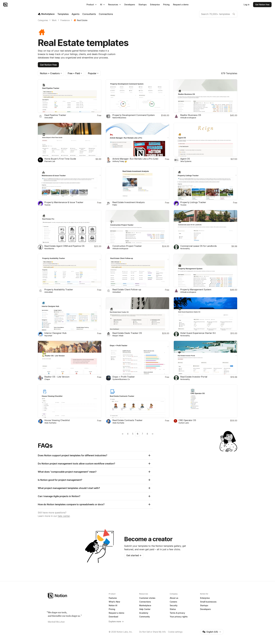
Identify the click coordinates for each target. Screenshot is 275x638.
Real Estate (82, 20)
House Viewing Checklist (57, 420)
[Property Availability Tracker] (69, 270)
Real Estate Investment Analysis (128, 202)
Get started (133, 555)
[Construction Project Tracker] (137, 226)
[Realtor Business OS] (205, 96)
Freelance (65, 20)
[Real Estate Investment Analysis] (137, 183)
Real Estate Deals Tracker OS (127, 333)
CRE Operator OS (187, 420)
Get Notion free (48, 64)
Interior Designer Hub (55, 333)
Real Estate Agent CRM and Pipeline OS (64, 246)
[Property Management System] (205, 270)
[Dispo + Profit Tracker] (137, 357)
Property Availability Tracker (58, 289)
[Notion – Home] (5, 4)
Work (54, 20)
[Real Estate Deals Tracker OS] (137, 314)
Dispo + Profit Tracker (123, 376)
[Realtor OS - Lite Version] (69, 357)
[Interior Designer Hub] (69, 314)
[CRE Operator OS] (205, 401)
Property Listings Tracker (193, 202)
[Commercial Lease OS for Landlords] (205, 226)
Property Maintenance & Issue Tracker (63, 202)
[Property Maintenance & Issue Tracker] (69, 183)
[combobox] (218, 14)
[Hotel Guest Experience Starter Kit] (205, 314)
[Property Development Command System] (137, 96)
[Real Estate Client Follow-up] (137, 270)
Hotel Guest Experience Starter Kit (198, 333)
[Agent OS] (205, 139)
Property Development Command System (133, 115)
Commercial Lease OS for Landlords (198, 246)
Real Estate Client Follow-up (126, 289)
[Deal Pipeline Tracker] (69, 96)
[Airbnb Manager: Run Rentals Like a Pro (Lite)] (137, 139)
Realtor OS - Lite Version (56, 376)
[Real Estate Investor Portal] (205, 357)
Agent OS (185, 158)
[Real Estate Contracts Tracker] (137, 401)
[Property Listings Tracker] (205, 183)
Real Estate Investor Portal (193, 376)
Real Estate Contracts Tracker (127, 420)
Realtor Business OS (190, 115)
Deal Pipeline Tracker (55, 115)
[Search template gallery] (234, 14)
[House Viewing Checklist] (69, 401)
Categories (43, 20)
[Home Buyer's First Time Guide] (69, 139)
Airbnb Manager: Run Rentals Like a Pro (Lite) (135, 158)
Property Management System (195, 289)
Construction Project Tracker (127, 246)
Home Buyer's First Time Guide (60, 158)
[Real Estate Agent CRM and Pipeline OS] (69, 226)
